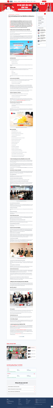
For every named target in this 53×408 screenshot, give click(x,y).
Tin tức (32, 1)
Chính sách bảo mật (20, 404)
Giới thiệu (19, 1)
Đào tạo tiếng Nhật (28, 401)
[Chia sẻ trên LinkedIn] (23, 336)
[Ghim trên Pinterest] (22, 336)
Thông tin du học (23, 1)
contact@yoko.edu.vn (9, 403)
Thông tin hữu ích (17, 14)
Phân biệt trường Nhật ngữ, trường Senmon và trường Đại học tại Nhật (42, 38)
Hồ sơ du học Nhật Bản (28, 400)
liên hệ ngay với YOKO (18, 333)
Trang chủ (15, 1)
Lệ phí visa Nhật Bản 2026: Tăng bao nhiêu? (42, 32)
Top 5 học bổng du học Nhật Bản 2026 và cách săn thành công (43, 41)
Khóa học (28, 1)
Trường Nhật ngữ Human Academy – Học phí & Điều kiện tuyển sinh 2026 (42, 35)
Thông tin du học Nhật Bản (11, 14)
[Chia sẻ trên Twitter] (20, 336)
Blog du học (27, 403)
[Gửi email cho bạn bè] (21, 336)
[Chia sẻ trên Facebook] (19, 336)
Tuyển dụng (19, 401)
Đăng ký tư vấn (19, 403)
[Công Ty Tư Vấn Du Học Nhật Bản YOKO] (10, 1)
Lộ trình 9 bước (27, 402)
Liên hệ (34, 1)
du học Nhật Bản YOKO (15, 325)
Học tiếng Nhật (39, 20)
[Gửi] (45, 14)
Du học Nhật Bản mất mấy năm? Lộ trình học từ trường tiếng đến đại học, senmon (43, 30)
